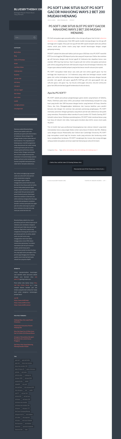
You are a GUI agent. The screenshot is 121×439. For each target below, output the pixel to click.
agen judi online (26, 360)
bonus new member (27, 363)
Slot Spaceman (18, 423)
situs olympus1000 (29, 387)
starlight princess (19, 105)
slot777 (17, 393)
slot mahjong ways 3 (91, 150)
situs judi (24, 384)
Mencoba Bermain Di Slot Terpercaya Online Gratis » (89, 169)
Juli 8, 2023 (51, 20)
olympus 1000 (18, 378)
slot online (17, 417)
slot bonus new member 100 (22, 405)
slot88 (16, 101)
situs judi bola (18, 387)
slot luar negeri (18, 90)
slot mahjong (29, 414)
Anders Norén (97, 180)
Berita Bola (17, 52)
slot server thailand (27, 420)
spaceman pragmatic (28, 426)
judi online (24, 372)
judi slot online (18, 375)
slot (26, 390)
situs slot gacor (19, 390)
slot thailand (28, 423)
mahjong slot (28, 375)
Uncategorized (18, 108)
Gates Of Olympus (19, 60)
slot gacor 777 (26, 408)
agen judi (17, 360)
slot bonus (17, 82)
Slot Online (17, 93)
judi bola (17, 372)
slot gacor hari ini (19, 414)
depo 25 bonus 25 (19, 369)
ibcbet (16, 63)
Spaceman (17, 426)
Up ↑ (104, 180)
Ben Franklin (62, 20)
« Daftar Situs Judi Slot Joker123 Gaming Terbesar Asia (65, 162)
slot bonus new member (21, 402)
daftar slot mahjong (68, 150)
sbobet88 (17, 384)
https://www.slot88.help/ (21, 300)
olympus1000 (28, 378)
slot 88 (16, 298)
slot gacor (17, 86)
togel (26, 429)
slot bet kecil (27, 396)
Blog (15, 56)
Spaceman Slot (18, 429)
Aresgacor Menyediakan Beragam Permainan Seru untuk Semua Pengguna (24, 339)
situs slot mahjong (79, 150)
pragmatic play (19, 381)
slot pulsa (17, 420)
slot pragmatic (26, 417)
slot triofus (17, 97)
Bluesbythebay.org (29, 9)
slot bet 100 (17, 78)
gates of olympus (31, 369)
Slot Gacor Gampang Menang (22, 411)
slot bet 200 (18, 396)
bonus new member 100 (21, 366)
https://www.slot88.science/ (22, 305)
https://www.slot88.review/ (22, 302)
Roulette (16, 75)
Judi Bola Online (19, 67)
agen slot (17, 363)
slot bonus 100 (26, 399)
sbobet (26, 381)
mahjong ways (18, 71)
